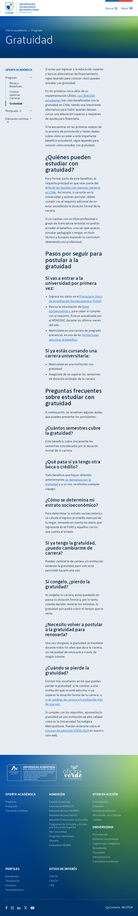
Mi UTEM (127, 907)
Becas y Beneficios (16, 84)
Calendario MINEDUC (61, 806)
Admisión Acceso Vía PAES (64, 810)
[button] (112, 8)
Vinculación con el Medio (107, 815)
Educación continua (16, 118)
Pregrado (37, 30)
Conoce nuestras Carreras (15, 95)
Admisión (57, 794)
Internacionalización (104, 810)
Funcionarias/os (14, 889)
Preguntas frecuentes (61, 836)
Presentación (100, 834)
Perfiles (12, 869)
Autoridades (100, 847)
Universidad (103, 827)
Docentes (10, 885)
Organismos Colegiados (106, 843)
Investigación (100, 801)
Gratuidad (16, 103)
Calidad (97, 819)
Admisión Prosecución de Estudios (68, 819)
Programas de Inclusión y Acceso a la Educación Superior (68, 826)
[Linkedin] (18, 908)
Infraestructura (101, 856)
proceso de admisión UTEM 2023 (67, 730)
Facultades (99, 852)
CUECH (53, 876)
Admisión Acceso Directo (63, 815)
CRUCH (53, 880)
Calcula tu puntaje (59, 801)
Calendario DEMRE (60, 845)
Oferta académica (16, 30)
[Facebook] (6, 908)
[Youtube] (32, 908)
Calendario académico (105, 861)
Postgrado (11, 110)
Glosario (54, 840)
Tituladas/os (12, 880)
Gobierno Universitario (105, 839)
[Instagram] (12, 908)
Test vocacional (58, 831)
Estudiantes (12, 876)
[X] (25, 907)
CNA (51, 885)
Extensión (98, 806)
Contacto (114, 907)
